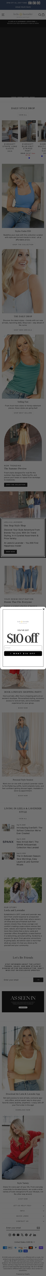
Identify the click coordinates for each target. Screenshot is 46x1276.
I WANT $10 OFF (23, 653)
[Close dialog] (43, 609)
